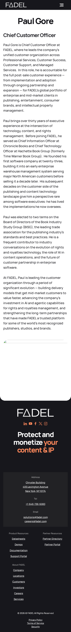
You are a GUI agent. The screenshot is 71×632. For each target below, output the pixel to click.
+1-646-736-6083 (35, 504)
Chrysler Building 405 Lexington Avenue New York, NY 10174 (35, 486)
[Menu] (61, 5)
